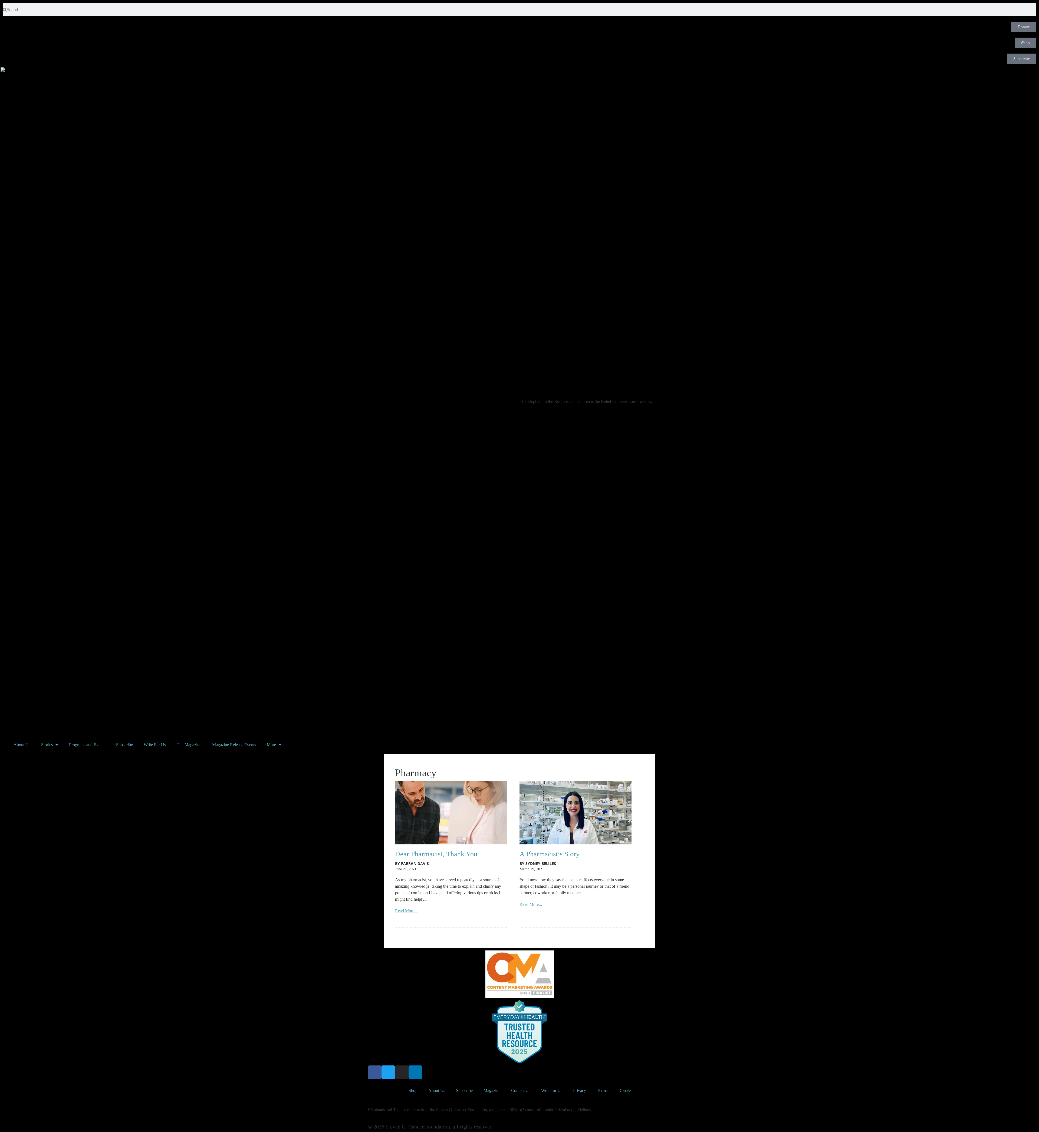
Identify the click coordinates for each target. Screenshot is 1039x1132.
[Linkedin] (415, 1072)
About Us (22, 744)
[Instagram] (402, 1072)
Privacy (579, 1090)
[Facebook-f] (375, 1072)
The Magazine (189, 744)
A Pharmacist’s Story (550, 854)
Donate (624, 1090)
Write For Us (155, 744)
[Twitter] (388, 1072)
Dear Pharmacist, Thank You (436, 854)
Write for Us (551, 1090)
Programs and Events (87, 744)
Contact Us (520, 1090)
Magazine (492, 1090)
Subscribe (124, 744)
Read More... (406, 911)
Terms (602, 1090)
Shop (413, 1090)
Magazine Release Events (234, 744)
